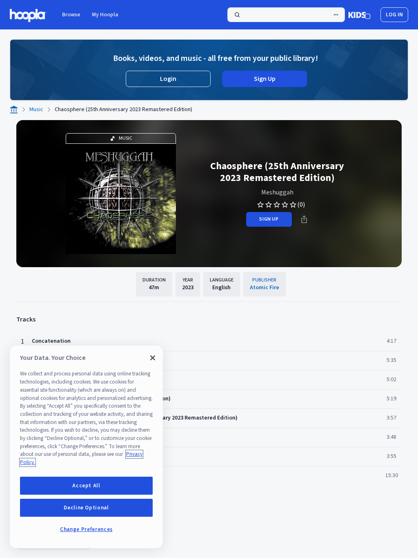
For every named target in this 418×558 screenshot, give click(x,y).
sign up (268, 219)
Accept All (86, 485)
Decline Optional (86, 507)
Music (36, 109)
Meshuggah (277, 192)
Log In (394, 15)
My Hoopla (105, 15)
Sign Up (265, 78)
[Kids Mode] (359, 14)
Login (168, 78)
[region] (86, 447)
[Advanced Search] (336, 14)
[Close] (153, 358)
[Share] (304, 219)
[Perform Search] (286, 14)
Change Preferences (86, 529)
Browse (71, 15)
